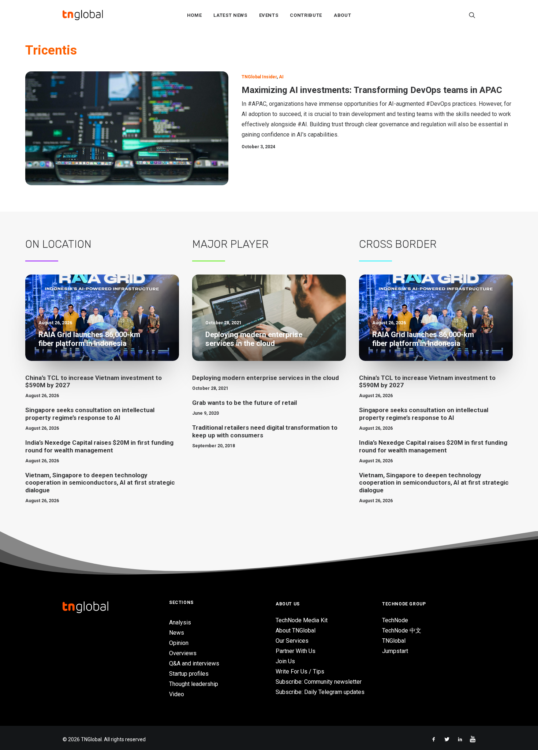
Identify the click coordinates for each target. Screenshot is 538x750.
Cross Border (398, 244)
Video (176, 694)
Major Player (230, 244)
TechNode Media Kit (302, 620)
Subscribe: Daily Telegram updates (320, 692)
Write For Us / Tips (300, 671)
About (342, 15)
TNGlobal (394, 640)
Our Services (292, 640)
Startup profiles (189, 673)
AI (281, 76)
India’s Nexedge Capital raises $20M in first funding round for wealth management (99, 446)
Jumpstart (395, 651)
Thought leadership (193, 683)
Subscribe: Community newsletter (319, 681)
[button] (472, 15)
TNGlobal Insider (259, 76)
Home (194, 15)
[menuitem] (194, 15)
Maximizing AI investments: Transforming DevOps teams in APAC (372, 90)
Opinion (178, 642)
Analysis (180, 622)
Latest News (230, 15)
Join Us (285, 661)
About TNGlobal (295, 630)
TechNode (395, 620)
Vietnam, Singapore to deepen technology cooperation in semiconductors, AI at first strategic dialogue (100, 482)
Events (269, 15)
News (176, 632)
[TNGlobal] (83, 15)
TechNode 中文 (401, 630)
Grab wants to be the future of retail (244, 402)
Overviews (183, 653)
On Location (58, 244)
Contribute (306, 15)
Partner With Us (295, 651)
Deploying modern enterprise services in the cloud (265, 377)
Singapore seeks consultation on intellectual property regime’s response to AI (89, 413)
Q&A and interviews (194, 663)
